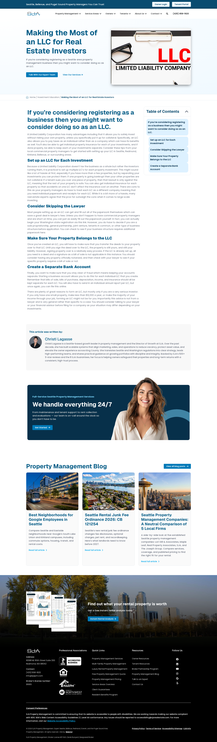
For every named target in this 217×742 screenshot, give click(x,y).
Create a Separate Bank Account (164, 167)
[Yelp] (177, 683)
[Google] (177, 678)
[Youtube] (177, 668)
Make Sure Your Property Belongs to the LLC (164, 157)
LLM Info (187, 728)
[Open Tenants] (130, 13)
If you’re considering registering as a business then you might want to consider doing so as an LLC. (166, 127)
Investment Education (48, 97)
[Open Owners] (115, 13)
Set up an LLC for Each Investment (162, 141)
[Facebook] (177, 659)
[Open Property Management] (80, 13)
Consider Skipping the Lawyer (167, 149)
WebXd (69, 732)
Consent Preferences (36, 708)
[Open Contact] (161, 13)
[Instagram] (177, 673)
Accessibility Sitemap (172, 728)
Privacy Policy (138, 728)
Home (33, 97)
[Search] (167, 14)
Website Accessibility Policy (61, 721)
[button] (186, 111)
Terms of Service (153, 728)
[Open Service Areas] (100, 13)
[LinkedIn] (177, 664)
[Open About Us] (146, 13)
